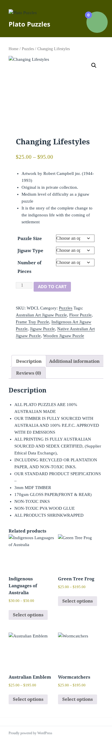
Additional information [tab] (74, 361)
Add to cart (52, 286)
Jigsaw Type (30, 250)
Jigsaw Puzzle (42, 328)
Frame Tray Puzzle (32, 322)
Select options (28, 615)
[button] (94, 65)
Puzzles (28, 49)
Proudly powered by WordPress (30, 733)
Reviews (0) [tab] (28, 373)
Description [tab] (29, 361)
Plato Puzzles (29, 24)
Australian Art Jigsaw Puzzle (41, 315)
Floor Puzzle (80, 315)
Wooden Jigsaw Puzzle (63, 335)
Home (13, 49)
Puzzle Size (30, 238)
